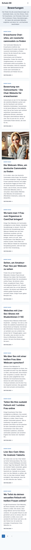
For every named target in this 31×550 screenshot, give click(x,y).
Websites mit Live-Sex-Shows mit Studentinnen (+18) (14, 313)
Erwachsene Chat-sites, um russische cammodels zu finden (15, 37)
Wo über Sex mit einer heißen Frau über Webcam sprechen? (15, 359)
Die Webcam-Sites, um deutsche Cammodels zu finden (15, 168)
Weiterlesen (8, 75)
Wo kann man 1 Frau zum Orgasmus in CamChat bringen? (14, 216)
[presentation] (15, 145)
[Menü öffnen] (27, 3)
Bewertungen (7, 31)
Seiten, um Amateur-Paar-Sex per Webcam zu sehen (15, 265)
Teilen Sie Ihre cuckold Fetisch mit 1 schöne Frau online (15, 405)
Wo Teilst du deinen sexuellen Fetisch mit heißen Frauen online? (15, 497)
